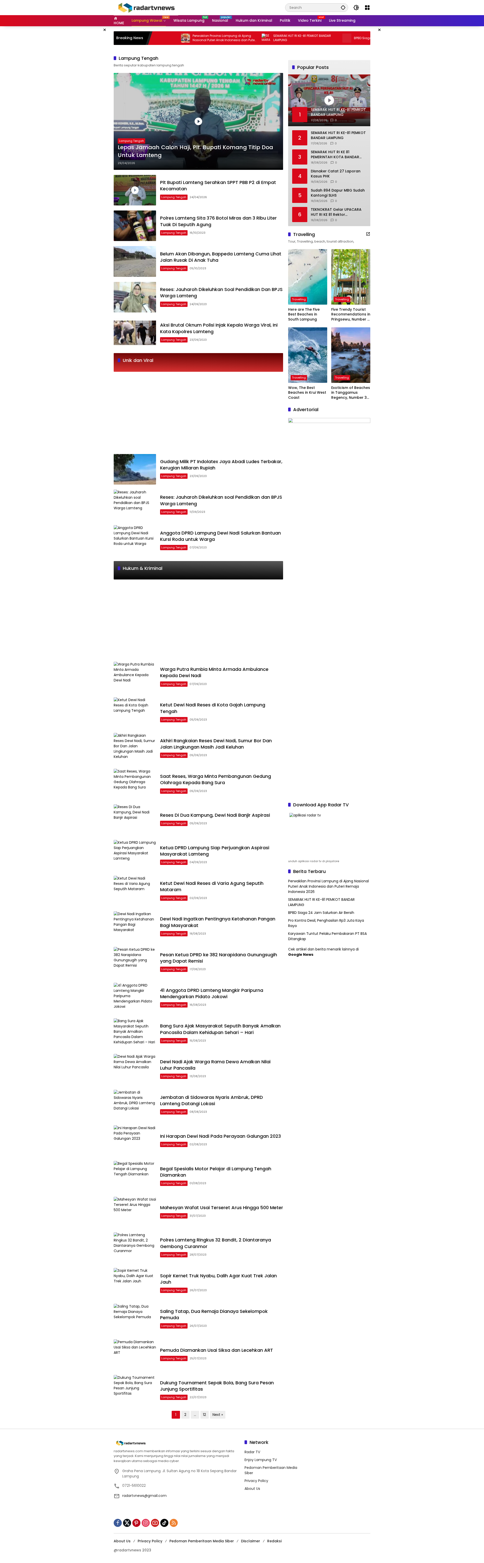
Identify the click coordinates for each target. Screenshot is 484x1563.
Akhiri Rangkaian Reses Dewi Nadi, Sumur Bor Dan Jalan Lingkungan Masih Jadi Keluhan (216, 743)
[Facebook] (118, 1523)
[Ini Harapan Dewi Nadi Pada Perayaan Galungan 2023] (135, 1140)
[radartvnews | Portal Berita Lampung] (146, 7)
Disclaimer (250, 1541)
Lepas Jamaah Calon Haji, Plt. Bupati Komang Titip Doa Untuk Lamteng (195, 151)
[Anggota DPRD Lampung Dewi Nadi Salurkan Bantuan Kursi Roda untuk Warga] (135, 540)
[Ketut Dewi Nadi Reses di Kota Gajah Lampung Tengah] (135, 712)
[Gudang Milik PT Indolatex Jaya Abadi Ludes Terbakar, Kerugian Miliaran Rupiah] (135, 469)
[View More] (368, 234)
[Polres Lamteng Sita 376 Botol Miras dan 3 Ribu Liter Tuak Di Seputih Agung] (135, 225)
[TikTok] (164, 1523)
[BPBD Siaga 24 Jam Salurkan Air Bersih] (305, 38)
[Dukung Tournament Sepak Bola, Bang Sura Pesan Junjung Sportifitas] (135, 1390)
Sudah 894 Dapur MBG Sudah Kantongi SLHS (338, 193)
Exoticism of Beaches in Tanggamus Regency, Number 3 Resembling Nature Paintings (350, 392)
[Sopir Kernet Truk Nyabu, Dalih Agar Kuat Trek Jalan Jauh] (135, 1283)
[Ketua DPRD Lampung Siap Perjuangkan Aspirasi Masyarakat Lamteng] (135, 855)
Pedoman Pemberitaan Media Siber (201, 1541)
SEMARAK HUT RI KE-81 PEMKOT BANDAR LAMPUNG (261, 38)
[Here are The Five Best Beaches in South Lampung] (307, 277)
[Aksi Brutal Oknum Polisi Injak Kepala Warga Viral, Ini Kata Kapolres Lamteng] (135, 332)
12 (204, 1414)
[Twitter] (127, 1523)
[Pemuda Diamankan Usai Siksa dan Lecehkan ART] (135, 1354)
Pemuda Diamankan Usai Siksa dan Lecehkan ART (216, 1350)
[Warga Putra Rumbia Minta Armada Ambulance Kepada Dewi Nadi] (135, 677)
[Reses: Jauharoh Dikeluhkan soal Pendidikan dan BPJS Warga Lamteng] (135, 505)
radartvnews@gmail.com (144, 1495)
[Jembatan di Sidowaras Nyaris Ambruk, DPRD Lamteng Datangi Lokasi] (135, 1105)
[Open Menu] (367, 8)
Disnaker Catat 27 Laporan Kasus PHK (335, 174)
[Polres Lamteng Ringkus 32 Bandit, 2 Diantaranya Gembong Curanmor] (135, 1247)
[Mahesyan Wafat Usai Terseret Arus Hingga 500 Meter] (135, 1212)
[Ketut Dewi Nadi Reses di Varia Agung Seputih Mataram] (135, 891)
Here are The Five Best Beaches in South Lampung (304, 314)
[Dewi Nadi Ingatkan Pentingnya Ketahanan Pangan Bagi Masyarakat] (135, 926)
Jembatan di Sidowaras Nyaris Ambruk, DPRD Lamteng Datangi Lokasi (211, 1100)
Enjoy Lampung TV (261, 1459)
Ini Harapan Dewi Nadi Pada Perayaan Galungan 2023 (220, 1136)
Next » (218, 1414)
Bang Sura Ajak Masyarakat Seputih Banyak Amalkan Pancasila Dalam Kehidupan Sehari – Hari (220, 1029)
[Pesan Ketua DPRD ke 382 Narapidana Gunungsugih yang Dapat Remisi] (135, 962)
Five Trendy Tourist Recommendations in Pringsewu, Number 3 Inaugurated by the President (350, 314)
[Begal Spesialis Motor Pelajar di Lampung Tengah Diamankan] (135, 1176)
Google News (300, 954)
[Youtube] (155, 1523)
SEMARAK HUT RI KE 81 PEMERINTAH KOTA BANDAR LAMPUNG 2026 (335, 155)
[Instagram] (146, 1523)
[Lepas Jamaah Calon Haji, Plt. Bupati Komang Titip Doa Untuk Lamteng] (198, 121)
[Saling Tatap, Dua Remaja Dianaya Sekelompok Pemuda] (135, 1319)
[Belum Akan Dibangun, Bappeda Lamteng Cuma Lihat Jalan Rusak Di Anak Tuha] (135, 261)
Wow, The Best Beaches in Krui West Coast (307, 392)
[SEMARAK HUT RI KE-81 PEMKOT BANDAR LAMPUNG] (224, 38)
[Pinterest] (136, 1523)
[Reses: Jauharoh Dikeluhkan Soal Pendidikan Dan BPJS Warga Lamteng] (135, 297)
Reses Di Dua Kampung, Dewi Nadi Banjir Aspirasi (215, 815)
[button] (343, 7)
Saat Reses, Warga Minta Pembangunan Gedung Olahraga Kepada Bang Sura (215, 779)
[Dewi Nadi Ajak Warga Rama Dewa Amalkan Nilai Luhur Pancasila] (135, 1069)
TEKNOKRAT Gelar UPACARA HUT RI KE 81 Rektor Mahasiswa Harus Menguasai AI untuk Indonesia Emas (338, 212)
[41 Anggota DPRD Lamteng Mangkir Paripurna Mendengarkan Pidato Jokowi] (135, 998)
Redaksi (274, 1541)
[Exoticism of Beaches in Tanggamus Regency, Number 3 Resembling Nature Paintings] (350, 355)
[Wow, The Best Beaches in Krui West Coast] (307, 355)
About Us (252, 1488)
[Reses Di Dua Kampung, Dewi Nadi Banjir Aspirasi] (135, 819)
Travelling (299, 299)
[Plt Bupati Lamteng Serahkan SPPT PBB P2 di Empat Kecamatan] (135, 190)
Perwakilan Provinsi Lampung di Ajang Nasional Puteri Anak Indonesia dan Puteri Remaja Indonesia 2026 (183, 38)
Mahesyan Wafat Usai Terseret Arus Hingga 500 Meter (221, 1207)
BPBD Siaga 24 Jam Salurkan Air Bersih (342, 38)
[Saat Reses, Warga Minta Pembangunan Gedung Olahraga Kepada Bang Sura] (135, 784)
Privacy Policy (256, 1480)
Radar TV (252, 1451)
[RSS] (174, 1523)
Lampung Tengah (131, 141)
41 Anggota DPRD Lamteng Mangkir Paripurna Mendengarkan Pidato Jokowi (211, 993)
